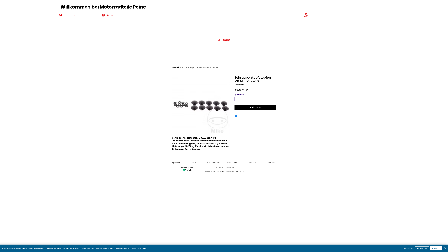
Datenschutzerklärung (139, 248)
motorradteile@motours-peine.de (224, 167)
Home (175, 67)
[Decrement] (236, 99)
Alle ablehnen (422, 248)
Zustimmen (436, 248)
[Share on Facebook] (236, 116)
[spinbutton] (240, 99)
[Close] (445, 248)
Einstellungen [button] (408, 248)
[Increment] (243, 99)
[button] (306, 15)
